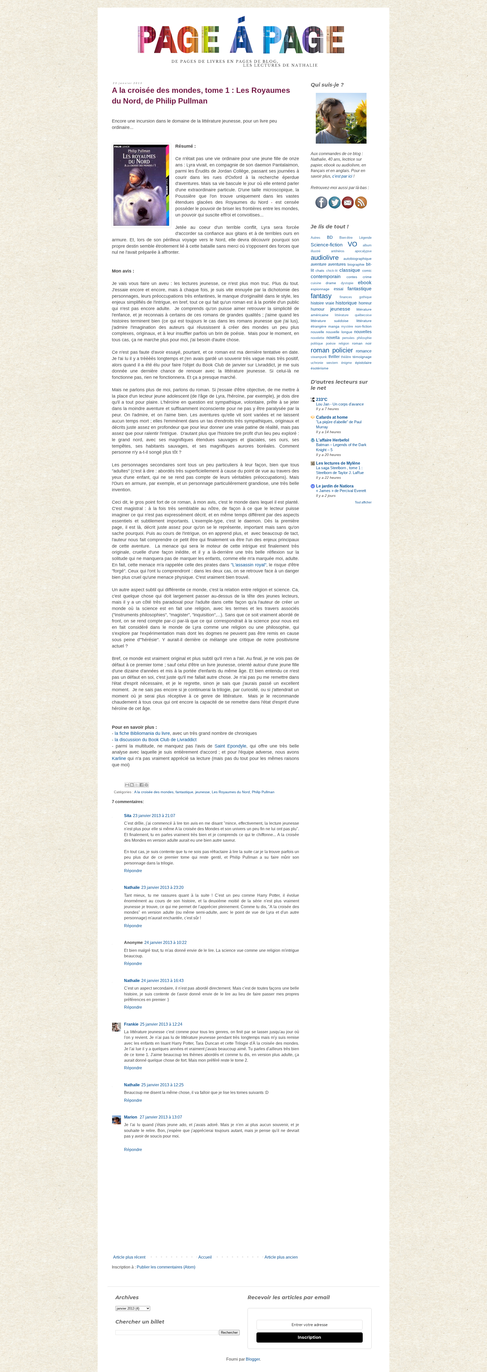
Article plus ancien (281, 1257)
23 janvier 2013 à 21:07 (154, 816)
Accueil (205, 1257)
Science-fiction (327, 244)
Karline (119, 758)
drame (331, 283)
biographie (355, 264)
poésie (331, 343)
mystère (347, 326)
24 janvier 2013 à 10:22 (165, 942)
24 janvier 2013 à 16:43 (162, 980)
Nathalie (132, 887)
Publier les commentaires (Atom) (166, 1267)
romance (364, 351)
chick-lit (332, 271)
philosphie (364, 338)
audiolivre (325, 257)
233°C (321, 399)
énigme (346, 363)
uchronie (317, 363)
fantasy (321, 295)
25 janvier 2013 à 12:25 (162, 1085)
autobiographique (357, 259)
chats (320, 270)
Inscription (309, 1337)
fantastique (184, 792)
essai (338, 289)
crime (367, 277)
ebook (365, 282)
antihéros (337, 251)
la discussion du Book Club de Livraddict (156, 739)
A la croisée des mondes (153, 792)
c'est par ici (342, 176)
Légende (365, 238)
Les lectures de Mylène (338, 463)
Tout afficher (363, 502)
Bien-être (346, 238)
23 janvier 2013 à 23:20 (162, 887)
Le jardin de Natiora (335, 486)
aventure (318, 264)
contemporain (326, 276)
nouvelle (317, 332)
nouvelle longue (339, 332)
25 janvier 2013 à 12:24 (161, 1024)
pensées (348, 338)
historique (346, 303)
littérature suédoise (330, 321)
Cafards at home (332, 417)
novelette (317, 338)
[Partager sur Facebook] (141, 784)
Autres (315, 238)
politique (317, 343)
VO (352, 244)
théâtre (346, 357)
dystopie (347, 283)
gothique (365, 297)
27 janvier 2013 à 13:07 (161, 1117)
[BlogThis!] (131, 784)
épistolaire (363, 363)
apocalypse (363, 251)
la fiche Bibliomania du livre (142, 733)
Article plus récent (129, 1257)
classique (349, 270)
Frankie (131, 1024)
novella (333, 337)
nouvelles (363, 332)
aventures (337, 264)
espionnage (320, 289)
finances (346, 297)
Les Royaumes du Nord (231, 792)
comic (367, 270)
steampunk (319, 357)
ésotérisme (319, 368)
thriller (334, 356)
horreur (365, 303)
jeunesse (202, 792)
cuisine (316, 283)
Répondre (133, 871)
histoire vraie (322, 303)
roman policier (332, 350)
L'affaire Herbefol (332, 440)
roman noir (362, 343)
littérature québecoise (353, 315)
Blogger (253, 1359)
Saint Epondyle (230, 746)
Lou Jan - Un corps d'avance (340, 404)
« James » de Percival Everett (341, 490)
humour (317, 309)
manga (333, 326)
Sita (127, 816)
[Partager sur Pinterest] (146, 784)
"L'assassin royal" (248, 564)
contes (351, 277)
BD (330, 237)
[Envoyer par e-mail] (127, 784)
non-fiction (363, 326)
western (332, 363)
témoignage (362, 357)
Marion (131, 1117)
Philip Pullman (263, 792)
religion (344, 343)
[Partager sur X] (136, 784)
